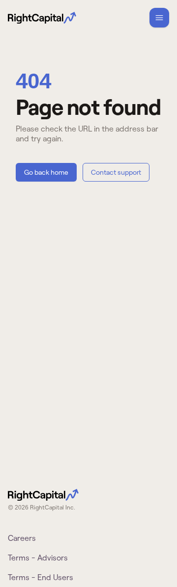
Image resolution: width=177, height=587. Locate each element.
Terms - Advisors (38, 557)
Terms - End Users (40, 577)
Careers (22, 538)
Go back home (46, 172)
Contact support (116, 172)
